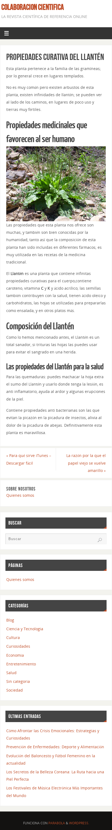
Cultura (13, 637)
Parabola (56, 823)
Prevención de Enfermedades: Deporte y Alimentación (55, 746)
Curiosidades (18, 646)
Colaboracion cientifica (32, 7)
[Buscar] (99, 540)
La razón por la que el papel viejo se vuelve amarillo (86, 463)
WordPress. (79, 823)
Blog (10, 620)
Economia (15, 655)
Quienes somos (20, 495)
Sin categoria (18, 681)
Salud (11, 672)
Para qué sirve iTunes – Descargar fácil (28, 459)
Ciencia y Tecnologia (24, 628)
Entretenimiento (21, 664)
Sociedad (14, 690)
